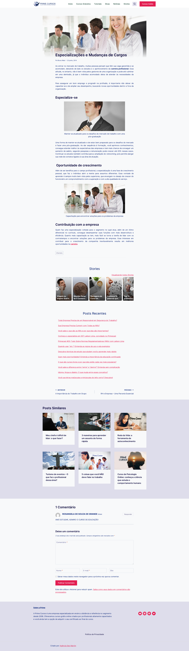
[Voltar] (57, 289)
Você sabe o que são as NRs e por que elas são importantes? (83, 331)
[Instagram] (144, 613)
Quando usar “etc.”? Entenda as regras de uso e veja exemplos (84, 346)
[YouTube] (140, 613)
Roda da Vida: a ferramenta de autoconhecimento (126, 438)
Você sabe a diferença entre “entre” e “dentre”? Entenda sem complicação (89, 367)
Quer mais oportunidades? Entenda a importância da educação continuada (89, 357)
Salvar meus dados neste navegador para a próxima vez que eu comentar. (88, 577)
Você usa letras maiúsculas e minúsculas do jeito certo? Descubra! (85, 378)
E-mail (86, 571)
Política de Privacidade (94, 634)
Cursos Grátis (147, 4)
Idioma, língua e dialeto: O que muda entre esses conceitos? (83, 372)
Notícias (116, 4)
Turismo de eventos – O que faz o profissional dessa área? (57, 477)
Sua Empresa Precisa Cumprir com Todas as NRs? (79, 326)
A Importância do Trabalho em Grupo (70, 392)
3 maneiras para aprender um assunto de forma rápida (94, 438)
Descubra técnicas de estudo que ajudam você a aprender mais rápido (87, 352)
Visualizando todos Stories (123, 275)
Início (70, 4)
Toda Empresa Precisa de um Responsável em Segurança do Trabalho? (87, 320)
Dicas (107, 4)
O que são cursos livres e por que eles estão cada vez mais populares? (87, 362)
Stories (127, 4)
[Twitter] (154, 613)
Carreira (59, 253)
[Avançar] (132, 289)
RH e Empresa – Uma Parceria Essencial (117, 392)
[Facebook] (149, 613)
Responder (128, 514)
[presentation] (59, 422)
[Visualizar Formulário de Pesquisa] (134, 4)
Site (111, 571)
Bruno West (61, 60)
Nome (59, 571)
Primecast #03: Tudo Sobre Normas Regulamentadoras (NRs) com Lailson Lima (91, 341)
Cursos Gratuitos (83, 4)
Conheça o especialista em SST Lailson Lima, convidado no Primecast (87, 336)
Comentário (62, 542)
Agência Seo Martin (68, 646)
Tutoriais (98, 4)
